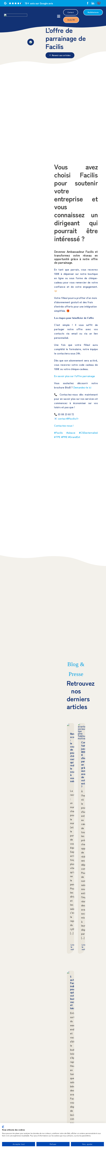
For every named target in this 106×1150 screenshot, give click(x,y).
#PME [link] (64, 437)
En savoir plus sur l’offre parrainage (74, 376)
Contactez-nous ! (64, 425)
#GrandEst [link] (74, 437)
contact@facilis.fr (68, 418)
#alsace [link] (70, 432)
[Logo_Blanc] (15, 15)
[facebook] (87, 3)
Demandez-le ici (82, 387)
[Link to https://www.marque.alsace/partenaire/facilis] (98, 3)
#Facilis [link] (58, 432)
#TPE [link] (57, 437)
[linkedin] (93, 3)
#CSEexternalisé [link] (88, 432)
